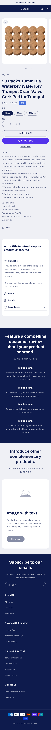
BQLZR (21, 723)
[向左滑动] (20, 68)
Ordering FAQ (11, 642)
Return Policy (10, 664)
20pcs (7, 113)
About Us (9, 602)
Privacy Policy (11, 675)
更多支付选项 (25, 147)
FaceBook (9, 614)
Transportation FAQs (14, 636)
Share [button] (7, 228)
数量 (4, 119)
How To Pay (10, 630)
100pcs (32, 113)
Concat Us (9, 697)
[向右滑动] (31, 68)
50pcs (19, 113)
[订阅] (43, 585)
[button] (3, 9)
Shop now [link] (16, 539)
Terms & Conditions (13, 658)
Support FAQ (10, 669)
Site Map (9, 608)
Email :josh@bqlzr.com (15, 692)
